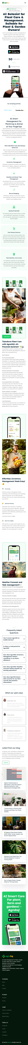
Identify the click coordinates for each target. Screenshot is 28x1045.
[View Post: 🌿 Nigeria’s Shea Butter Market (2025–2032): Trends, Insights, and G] (14, 823)
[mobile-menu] (25, 3)
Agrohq (9, 1042)
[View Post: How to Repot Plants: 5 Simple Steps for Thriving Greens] (14, 871)
